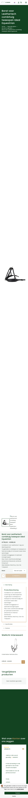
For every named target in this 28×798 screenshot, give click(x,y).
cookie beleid (20, 789)
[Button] (18, 2)
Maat (3, 570)
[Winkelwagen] (21, 2)
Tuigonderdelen (11, 26)
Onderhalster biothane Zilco (10, 654)
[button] (26, 2)
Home (3, 26)
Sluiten (14, 796)
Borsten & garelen (7, 28)
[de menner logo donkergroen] (5, 2)
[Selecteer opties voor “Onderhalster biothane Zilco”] (23, 662)
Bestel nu (17, 576)
